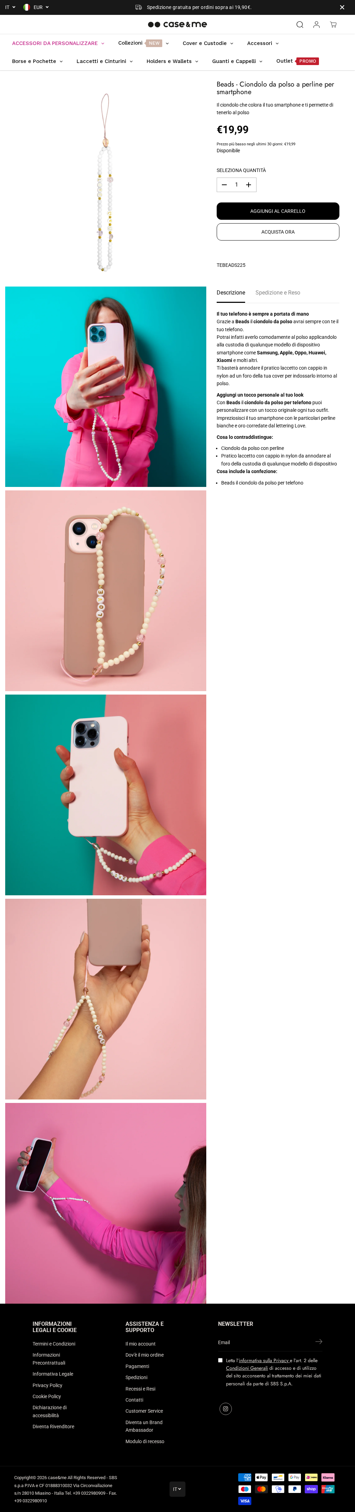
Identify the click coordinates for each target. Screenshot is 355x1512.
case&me (57, 1477)
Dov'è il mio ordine (144, 1355)
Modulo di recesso (144, 1441)
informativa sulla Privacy (264, 1360)
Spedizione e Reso (278, 292)
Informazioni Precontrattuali (49, 1358)
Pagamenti (137, 1366)
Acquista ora (278, 232)
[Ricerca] (300, 24)
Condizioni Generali (247, 1368)
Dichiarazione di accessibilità (50, 1411)
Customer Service (144, 1411)
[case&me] (177, 24)
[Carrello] (333, 24)
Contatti (134, 1400)
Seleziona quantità (241, 170)
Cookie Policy (47, 1396)
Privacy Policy (47, 1385)
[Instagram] (225, 1408)
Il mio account (140, 1344)
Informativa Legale (53, 1374)
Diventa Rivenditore (53, 1426)
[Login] (316, 24)
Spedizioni (136, 1377)
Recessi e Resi (140, 1389)
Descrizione (231, 292)
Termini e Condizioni (54, 1344)
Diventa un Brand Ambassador (144, 1426)
